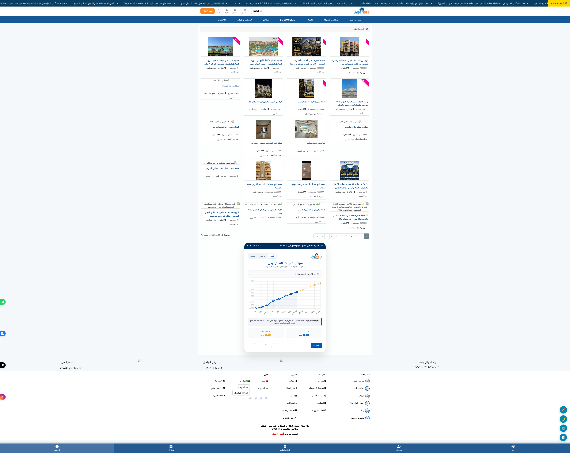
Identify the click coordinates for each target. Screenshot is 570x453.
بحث (219, 12)
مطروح (264, 68)
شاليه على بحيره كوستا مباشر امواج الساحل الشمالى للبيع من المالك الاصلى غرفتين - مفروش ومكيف (221, 64)
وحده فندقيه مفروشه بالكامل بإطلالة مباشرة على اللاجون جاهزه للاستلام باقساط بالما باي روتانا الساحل (352, 105)
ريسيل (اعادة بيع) (288, 19)
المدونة (291, 395)
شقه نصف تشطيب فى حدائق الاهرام (222, 168)
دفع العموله (217, 395)
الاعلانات (171, 450)
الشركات (291, 403)
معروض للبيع (355, 19)
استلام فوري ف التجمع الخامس (225, 126)
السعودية (262, 388)
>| (317, 236)
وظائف (266, 19)
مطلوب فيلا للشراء (230, 85)
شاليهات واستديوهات (316, 143)
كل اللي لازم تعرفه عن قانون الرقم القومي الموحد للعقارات (387, 3)
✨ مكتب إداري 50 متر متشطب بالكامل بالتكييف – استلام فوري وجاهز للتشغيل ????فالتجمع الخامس (350, 187)
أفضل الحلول (278, 433)
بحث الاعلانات (289, 417)
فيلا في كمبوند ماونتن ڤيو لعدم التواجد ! (265, 101)
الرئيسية (57, 450)
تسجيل (235, 12)
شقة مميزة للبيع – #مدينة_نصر (311, 101)
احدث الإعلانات (358, 29)
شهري (272, 256)
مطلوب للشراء (331, 19)
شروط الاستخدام (316, 388)
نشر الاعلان (207, 10)
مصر (263, 380)
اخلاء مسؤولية (318, 410)
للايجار (310, 19)
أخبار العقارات (557, 3)
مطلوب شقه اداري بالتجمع (356, 126)
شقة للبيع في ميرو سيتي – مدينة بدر (266, 143)
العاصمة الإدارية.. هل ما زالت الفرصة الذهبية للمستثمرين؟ (209, 3)
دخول (226, 12)
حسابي (292, 380)
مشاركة (316, 345)
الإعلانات (222, 19)
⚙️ (563, 428)
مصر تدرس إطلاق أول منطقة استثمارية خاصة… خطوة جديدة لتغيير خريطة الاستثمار (455, 3)
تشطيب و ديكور (244, 19)
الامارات (243, 380)
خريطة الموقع (217, 388)
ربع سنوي (262, 256)
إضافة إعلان (285, 450)
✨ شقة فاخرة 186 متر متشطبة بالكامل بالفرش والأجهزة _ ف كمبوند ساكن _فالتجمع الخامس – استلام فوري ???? (350, 219)
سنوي (252, 256)
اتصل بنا (320, 403)
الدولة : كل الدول (241, 392)
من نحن (320, 380)
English (256, 11)
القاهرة (344, 68)
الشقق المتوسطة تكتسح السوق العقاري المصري (155, 3)
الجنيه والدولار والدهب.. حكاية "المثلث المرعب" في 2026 (330, 3)
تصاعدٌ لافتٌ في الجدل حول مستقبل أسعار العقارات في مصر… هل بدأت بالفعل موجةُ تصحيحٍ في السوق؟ (81, 3)
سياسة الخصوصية (316, 395)
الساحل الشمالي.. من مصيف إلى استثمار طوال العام (263, 3)
